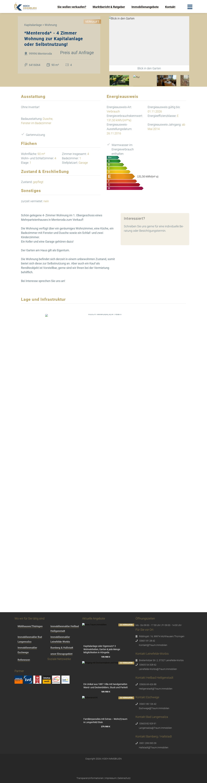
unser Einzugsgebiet (61, 653)
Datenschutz (124, 778)
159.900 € (105, 657)
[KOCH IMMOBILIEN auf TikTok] (30, 666)
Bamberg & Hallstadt (61, 647)
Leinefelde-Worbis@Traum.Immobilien (158, 669)
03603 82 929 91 (147, 723)
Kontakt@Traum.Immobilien (153, 645)
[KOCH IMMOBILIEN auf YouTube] (42, 666)
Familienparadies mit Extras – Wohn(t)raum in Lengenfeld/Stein (105, 721)
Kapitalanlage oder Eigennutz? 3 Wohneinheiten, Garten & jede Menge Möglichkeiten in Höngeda (101, 649)
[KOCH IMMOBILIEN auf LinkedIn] (48, 666)
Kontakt (170, 7)
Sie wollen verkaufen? (71, 7)
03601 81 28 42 (147, 640)
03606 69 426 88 (147, 684)
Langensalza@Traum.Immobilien (155, 728)
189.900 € (105, 691)
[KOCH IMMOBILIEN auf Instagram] (23, 666)
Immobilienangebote (145, 7)
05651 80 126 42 (147, 704)
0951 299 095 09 (147, 743)
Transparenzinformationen (90, 778)
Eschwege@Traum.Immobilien (154, 708)
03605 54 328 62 (147, 664)
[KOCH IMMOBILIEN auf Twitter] (36, 666)
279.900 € (105, 726)
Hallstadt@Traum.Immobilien (153, 747)
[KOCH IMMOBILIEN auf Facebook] (17, 666)
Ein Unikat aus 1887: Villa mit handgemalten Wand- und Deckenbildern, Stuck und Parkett (105, 686)
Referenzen (24, 659)
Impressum (110, 778)
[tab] (119, 80)
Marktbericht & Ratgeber (109, 7)
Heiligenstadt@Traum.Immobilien (155, 688)
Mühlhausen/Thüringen (30, 626)
